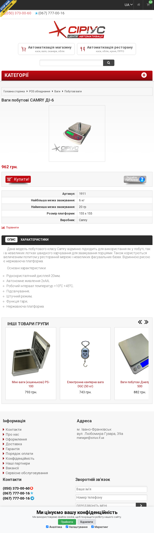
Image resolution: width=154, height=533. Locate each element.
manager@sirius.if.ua (90, 438)
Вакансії (12, 468)
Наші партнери (18, 463)
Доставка (14, 444)
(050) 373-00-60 (16, 488)
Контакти (13, 429)
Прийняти (67, 521)
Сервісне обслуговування (27, 473)
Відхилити (86, 521)
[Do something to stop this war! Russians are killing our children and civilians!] (8, 8)
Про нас (12, 434)
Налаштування (78, 526)
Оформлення (16, 439)
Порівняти (12, 227)
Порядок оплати (19, 453)
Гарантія (13, 449)
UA (127, 5)
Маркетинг (101, 526)
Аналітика (55, 526)
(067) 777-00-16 (51, 13)
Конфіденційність (20, 458)
